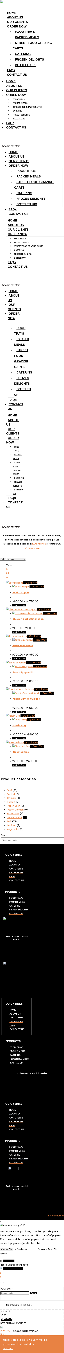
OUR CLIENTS (17, 21)
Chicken (11, 798)
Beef (9, 790)
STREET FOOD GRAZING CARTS (32, 45)
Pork (9, 821)
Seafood (11, 825)
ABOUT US (15, 17)
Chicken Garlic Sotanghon (28, 619)
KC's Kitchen (39, 543)
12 (7, 569)
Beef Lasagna (20, 592)
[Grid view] (1, 555)
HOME (11, 13)
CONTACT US (17, 74)
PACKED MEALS (27, 37)
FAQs (11, 70)
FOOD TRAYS (25, 31)
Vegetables (13, 829)
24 (7, 572)
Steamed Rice (20, 752)
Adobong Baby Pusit (25, 1331)
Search (4, 835)
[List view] (2, 555)
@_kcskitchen (32, 548)
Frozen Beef (13, 805)
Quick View (31, 582)
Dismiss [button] (8, 1348)
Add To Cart (19, 605)
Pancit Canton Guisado (26, 698)
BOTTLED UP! (25, 65)
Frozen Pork (13, 813)
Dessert (11, 802)
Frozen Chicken (15, 809)
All (7, 576)
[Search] (61, 146)
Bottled (11, 794)
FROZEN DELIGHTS (29, 59)
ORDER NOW (17, 26)
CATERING (23, 54)
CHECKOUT (6, 1319)
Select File (9, 1261)
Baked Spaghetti (22, 672)
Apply (33, 1293)
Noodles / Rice (14, 817)
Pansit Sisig (19, 725)
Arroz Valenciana (22, 645)
